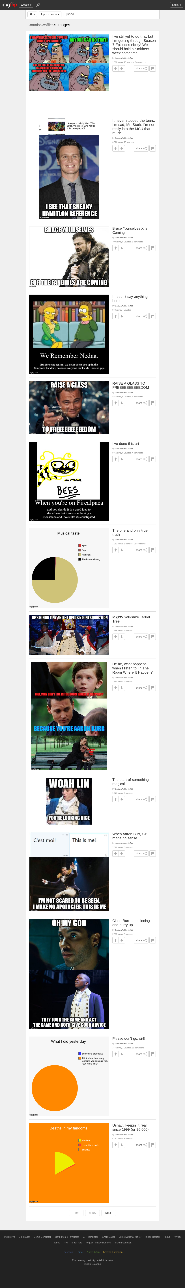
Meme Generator (42, 1237)
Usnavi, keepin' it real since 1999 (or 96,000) (130, 1127)
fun (131, 58)
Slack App (76, 1242)
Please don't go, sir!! (128, 1039)
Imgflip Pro (9, 1237)
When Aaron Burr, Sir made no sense (129, 836)
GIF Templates (90, 1237)
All (30, 14)
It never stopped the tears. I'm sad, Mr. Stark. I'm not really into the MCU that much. (133, 127)
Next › (109, 1212)
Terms (57, 1242)
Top (49, 14)
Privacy (177, 1237)
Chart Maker (108, 1237)
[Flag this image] (152, 68)
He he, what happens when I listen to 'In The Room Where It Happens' (132, 668)
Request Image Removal (98, 1242)
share (139, 68)
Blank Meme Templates (67, 1237)
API (66, 1242)
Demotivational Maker (130, 1237)
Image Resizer (152, 1237)
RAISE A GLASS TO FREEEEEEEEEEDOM (130, 385)
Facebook (68, 1252)
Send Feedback (123, 1242)
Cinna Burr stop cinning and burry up (131, 923)
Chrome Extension (112, 1252)
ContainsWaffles (40, 25)
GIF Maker (24, 1237)
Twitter (79, 1252)
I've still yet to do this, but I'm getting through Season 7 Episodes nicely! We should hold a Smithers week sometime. (134, 44)
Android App (93, 1252)
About (167, 1237)
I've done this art (125, 444)
